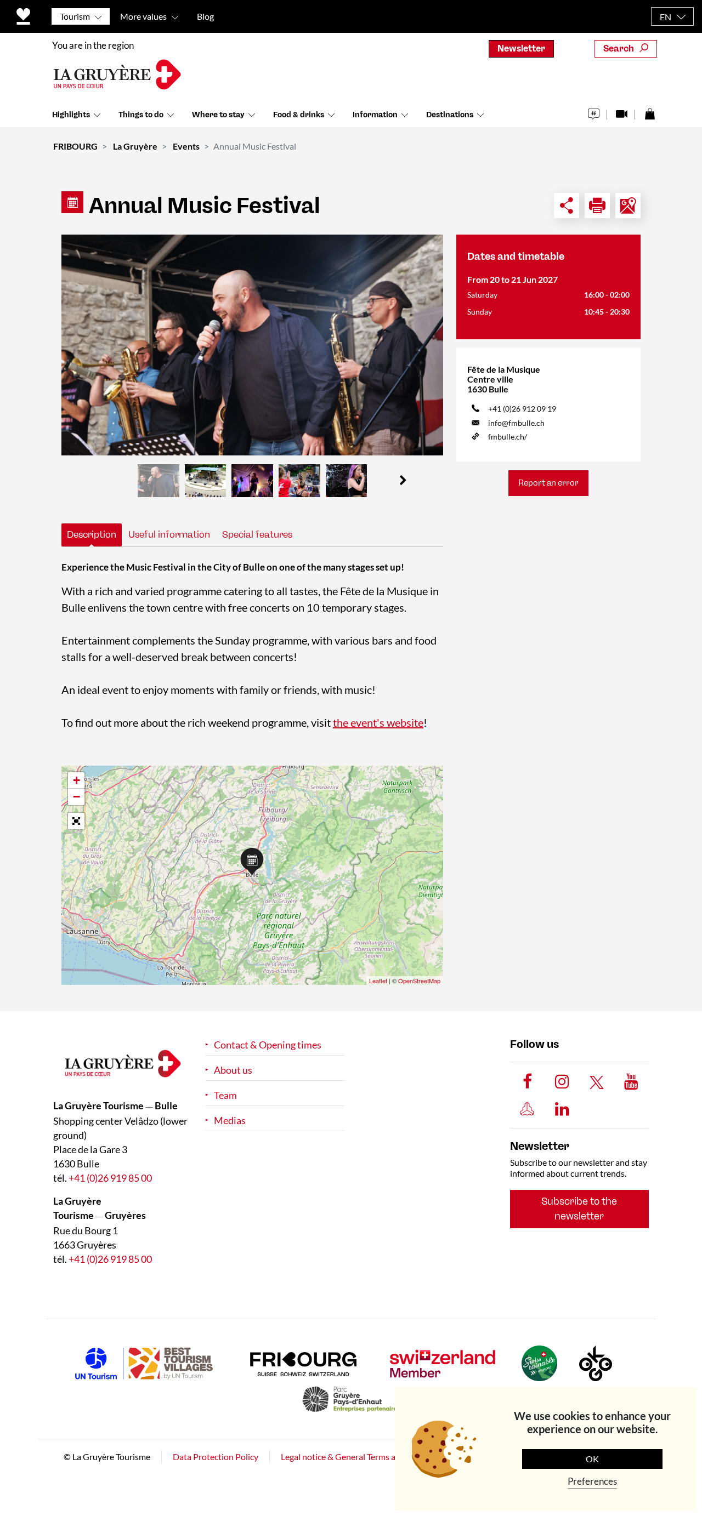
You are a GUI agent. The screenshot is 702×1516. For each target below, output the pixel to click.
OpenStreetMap (419, 980)
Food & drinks (298, 114)
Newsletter (521, 48)
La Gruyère (135, 146)
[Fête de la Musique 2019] (252, 345)
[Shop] (649, 111)
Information (375, 114)
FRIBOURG (75, 146)
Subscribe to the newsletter (579, 1208)
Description (91, 534)
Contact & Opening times (267, 1045)
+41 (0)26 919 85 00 (110, 1178)
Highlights (71, 114)
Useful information (169, 534)
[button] (402, 481)
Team (225, 1095)
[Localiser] (628, 205)
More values (143, 16)
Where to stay (218, 114)
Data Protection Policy (215, 1456)
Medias (230, 1120)
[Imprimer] (597, 205)
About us (233, 1070)
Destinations (449, 114)
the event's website (378, 722)
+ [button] (76, 780)
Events (186, 146)
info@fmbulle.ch (516, 423)
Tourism (75, 16)
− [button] (76, 796)
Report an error (548, 483)
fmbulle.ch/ (507, 436)
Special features (257, 534)
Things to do (140, 114)
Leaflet (378, 980)
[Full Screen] (76, 821)
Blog (205, 16)
